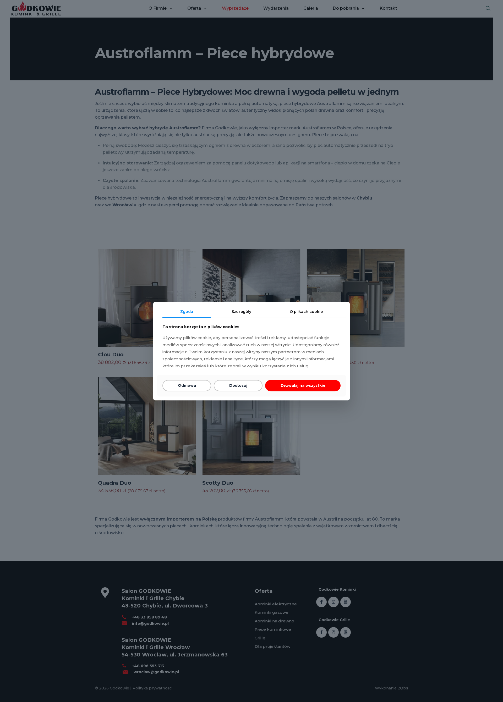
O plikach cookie (306, 311)
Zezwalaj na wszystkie (303, 385)
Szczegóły (241, 311)
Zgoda (186, 311)
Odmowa (187, 385)
